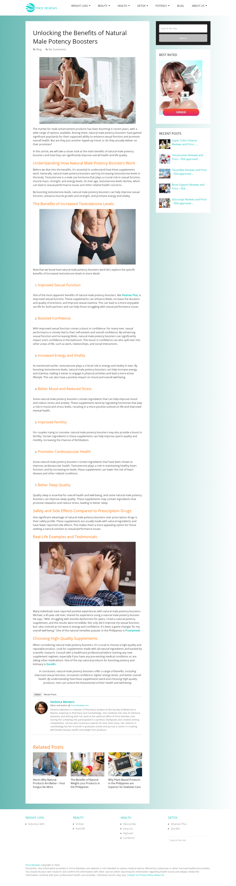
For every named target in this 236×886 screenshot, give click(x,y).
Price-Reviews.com (80, 705)
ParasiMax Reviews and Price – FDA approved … (189, 172)
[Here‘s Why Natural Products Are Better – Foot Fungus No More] (50, 764)
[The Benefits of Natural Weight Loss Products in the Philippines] (88, 764)
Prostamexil (132, 630)
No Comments (57, 49)
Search (183, 38)
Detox (141, 6)
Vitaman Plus (130, 295)
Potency (161, 6)
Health (122, 6)
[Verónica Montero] (41, 713)
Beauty (102, 6)
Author (38, 694)
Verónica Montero (62, 702)
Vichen (80, 824)
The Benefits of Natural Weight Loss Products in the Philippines (85, 783)
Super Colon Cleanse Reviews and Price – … (185, 142)
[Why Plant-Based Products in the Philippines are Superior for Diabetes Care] (125, 764)
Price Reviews (33, 864)
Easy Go (128, 828)
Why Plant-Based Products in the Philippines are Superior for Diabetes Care (124, 783)
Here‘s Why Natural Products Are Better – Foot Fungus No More (49, 783)
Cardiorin (129, 838)
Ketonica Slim (36, 824)
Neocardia (129, 824)
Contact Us (133, 875)
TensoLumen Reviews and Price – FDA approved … (187, 157)
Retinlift (80, 828)
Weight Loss (79, 6)
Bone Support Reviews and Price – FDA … (188, 186)
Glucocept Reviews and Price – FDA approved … (189, 201)
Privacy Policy (146, 875)
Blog (180, 6)
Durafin (51, 664)
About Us (198, 6)
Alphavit (128, 833)
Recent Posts (50, 694)
